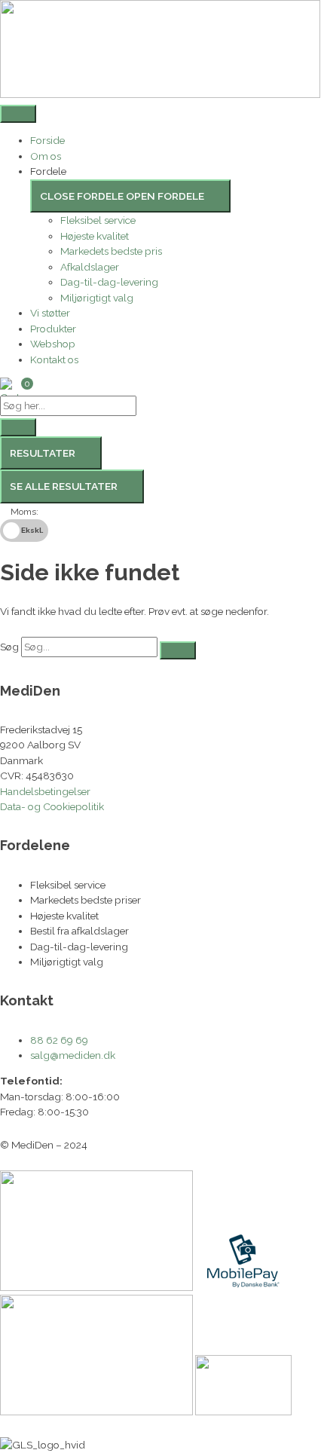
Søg (9, 647)
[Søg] (178, 650)
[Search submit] (18, 427)
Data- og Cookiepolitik (52, 806)
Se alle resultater (64, 486)
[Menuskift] (18, 114)
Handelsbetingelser (45, 791)
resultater (42, 453)
